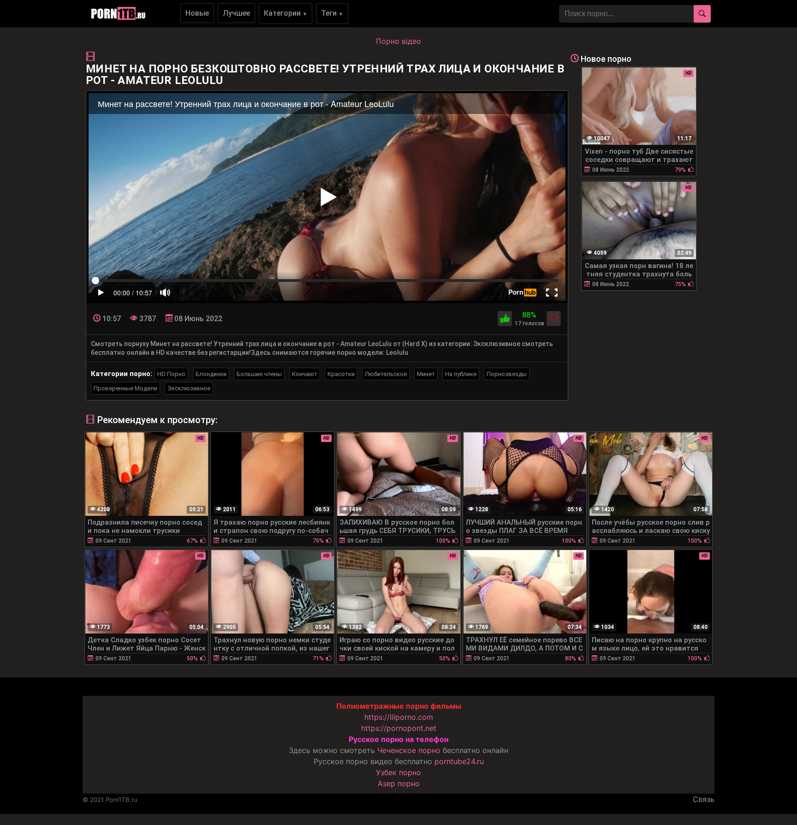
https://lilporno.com (398, 717)
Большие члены (259, 374)
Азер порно (399, 783)
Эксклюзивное (188, 388)
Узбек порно (398, 772)
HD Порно (171, 374)
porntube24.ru (459, 761)
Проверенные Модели (125, 388)
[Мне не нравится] (554, 318)
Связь (703, 799)
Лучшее (236, 13)
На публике (460, 374)
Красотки (341, 374)
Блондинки (211, 374)
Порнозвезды (507, 374)
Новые (197, 13)
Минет (426, 374)
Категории (285, 13)
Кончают (304, 374)
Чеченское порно (408, 750)
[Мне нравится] (505, 318)
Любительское (386, 374)
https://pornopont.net (398, 728)
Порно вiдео (398, 41)
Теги (332, 13)
